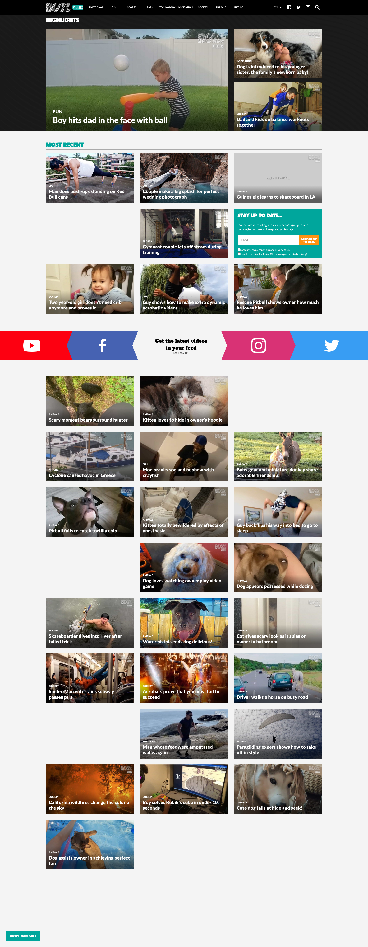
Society (241, 113)
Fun (57, 111)
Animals (242, 191)
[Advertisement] (75, 233)
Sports (53, 185)
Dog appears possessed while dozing (275, 586)
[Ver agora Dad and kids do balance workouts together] (278, 106)
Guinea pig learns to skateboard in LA (276, 197)
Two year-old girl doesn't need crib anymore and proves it (85, 304)
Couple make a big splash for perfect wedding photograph (181, 194)
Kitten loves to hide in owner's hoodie (183, 419)
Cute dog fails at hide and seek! (269, 808)
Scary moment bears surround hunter (88, 419)
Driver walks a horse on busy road (272, 697)
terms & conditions (259, 249)
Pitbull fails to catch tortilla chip (83, 530)
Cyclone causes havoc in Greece (82, 475)
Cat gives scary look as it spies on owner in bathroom (271, 638)
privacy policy (282, 249)
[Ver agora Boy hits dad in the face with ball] (137, 80)
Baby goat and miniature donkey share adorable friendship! (277, 472)
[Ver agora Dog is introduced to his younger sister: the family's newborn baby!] (278, 53)
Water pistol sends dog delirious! (178, 641)
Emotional (150, 741)
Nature (53, 469)
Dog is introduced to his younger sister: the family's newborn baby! (273, 69)
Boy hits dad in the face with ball (110, 120)
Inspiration (244, 61)
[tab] (96, 7)
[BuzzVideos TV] (64, 7)
